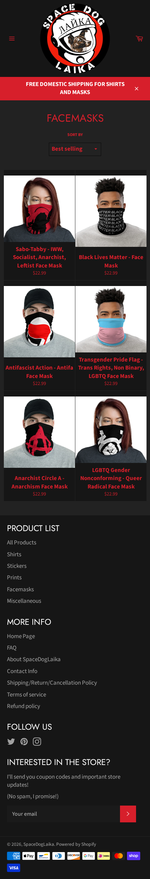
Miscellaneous (24, 601)
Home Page (21, 636)
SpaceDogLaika (38, 844)
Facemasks (20, 589)
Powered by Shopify (76, 844)
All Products (21, 542)
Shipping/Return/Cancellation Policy (52, 683)
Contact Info (22, 671)
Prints (14, 577)
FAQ (11, 648)
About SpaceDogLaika (34, 659)
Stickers (17, 566)
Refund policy (23, 706)
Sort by (75, 135)
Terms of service (26, 695)
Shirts (14, 554)
